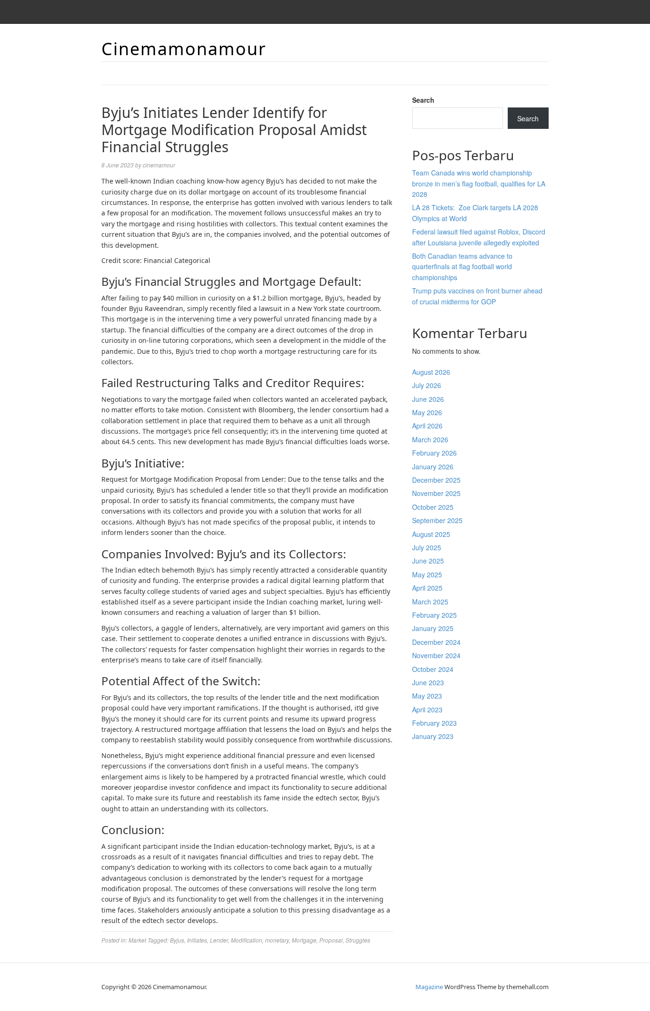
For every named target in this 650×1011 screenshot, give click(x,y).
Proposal (331, 940)
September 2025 (437, 520)
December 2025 (436, 480)
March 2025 (430, 601)
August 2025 (431, 534)
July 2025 (426, 547)
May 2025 (427, 574)
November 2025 (436, 493)
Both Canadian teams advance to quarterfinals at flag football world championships (462, 266)
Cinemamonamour (183, 48)
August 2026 (431, 372)
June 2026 (428, 399)
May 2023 (427, 695)
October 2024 (432, 669)
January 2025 (432, 628)
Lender (219, 940)
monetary (277, 940)
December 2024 (436, 642)
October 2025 (432, 507)
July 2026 (426, 385)
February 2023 (434, 723)
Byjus (177, 940)
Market (137, 940)
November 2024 (436, 655)
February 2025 (434, 615)
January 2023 (432, 736)
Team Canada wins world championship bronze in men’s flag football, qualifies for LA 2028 (478, 183)
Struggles (357, 940)
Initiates (197, 940)
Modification (246, 940)
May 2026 (427, 412)
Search (423, 100)
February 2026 (434, 452)
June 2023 (428, 682)
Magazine (429, 986)
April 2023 (427, 709)
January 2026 (432, 466)
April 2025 (427, 588)
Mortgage (304, 940)
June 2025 (428, 560)
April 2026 (427, 425)
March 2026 (430, 439)
